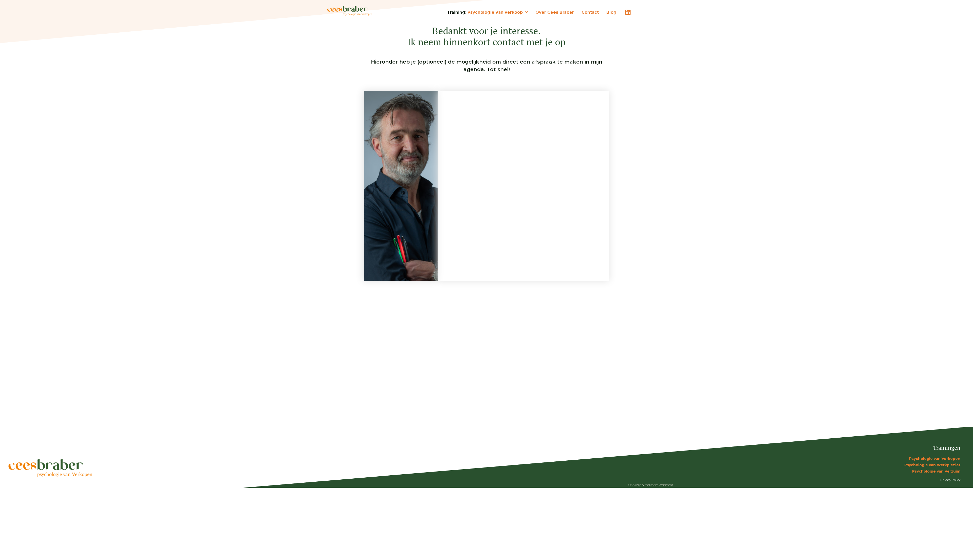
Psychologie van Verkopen (934, 458)
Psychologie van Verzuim (936, 471)
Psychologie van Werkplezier (932, 465)
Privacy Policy (950, 480)
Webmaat (666, 485)
